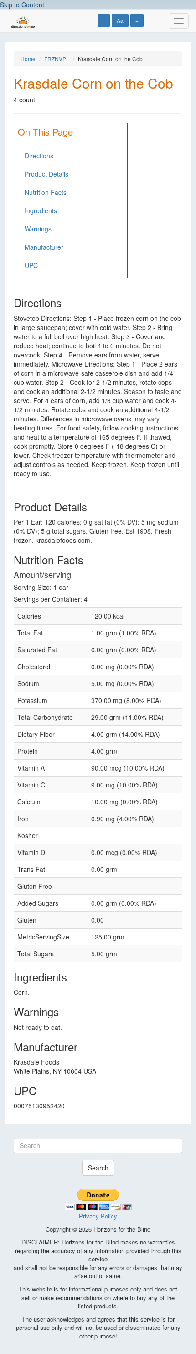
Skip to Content (22, 4)
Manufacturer (44, 247)
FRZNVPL (56, 59)
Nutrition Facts (46, 192)
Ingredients (41, 210)
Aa (120, 20)
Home (28, 59)
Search (98, 1167)
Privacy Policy (98, 1216)
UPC (31, 265)
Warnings (38, 228)
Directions (39, 155)
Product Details (46, 173)
